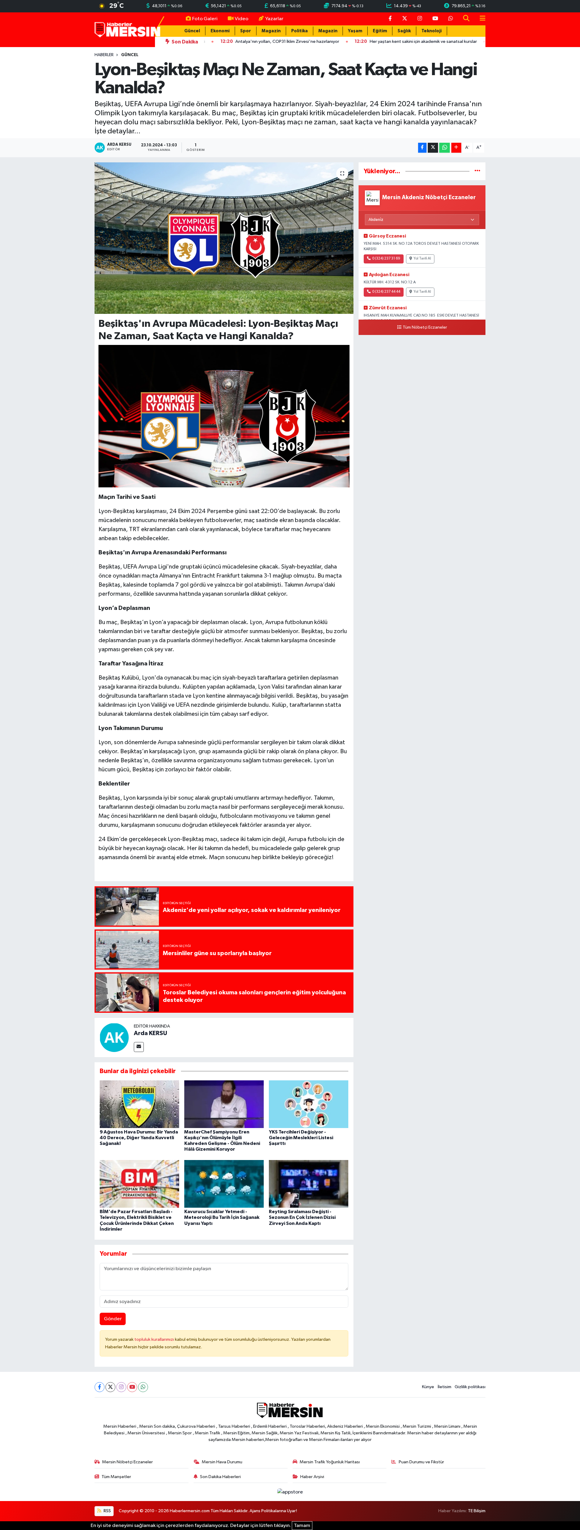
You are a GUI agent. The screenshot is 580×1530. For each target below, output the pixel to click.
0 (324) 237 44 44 (386, 292)
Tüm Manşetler (116, 1476)
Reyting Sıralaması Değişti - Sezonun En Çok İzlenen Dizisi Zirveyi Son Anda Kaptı (302, 1217)
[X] (110, 1387)
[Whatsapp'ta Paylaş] (444, 148)
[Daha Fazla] (456, 148)
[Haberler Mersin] (128, 29)
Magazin (271, 31)
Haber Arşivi (312, 1476)
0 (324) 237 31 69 (386, 258)
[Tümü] (477, 171)
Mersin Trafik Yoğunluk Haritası (330, 1462)
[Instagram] (121, 1387)
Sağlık (404, 31)
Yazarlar (274, 18)
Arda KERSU (150, 1033)
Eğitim (380, 31)
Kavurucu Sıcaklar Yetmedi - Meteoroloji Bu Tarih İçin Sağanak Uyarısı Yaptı (221, 1217)
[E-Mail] (139, 1047)
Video (241, 18)
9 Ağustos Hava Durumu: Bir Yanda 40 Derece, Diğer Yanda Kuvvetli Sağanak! (139, 1138)
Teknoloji (431, 31)
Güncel (192, 31)
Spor (245, 31)
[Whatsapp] (143, 1387)
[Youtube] (132, 1387)
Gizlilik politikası (470, 1387)
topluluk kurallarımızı (154, 1339)
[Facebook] (100, 1387)
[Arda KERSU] (114, 1037)
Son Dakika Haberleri (220, 1476)
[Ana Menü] (480, 18)
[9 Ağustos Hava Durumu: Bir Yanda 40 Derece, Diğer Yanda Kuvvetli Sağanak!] (139, 1104)
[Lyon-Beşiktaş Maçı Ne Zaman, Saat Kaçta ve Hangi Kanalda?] (224, 238)
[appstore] (290, 1491)
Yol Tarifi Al (422, 258)
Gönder (113, 1318)
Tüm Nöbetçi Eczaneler (425, 327)
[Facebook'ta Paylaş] (422, 148)
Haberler (104, 55)
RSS (107, 1511)
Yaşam (355, 31)
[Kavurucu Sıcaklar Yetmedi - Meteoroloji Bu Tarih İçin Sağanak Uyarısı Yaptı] (224, 1183)
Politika (299, 31)
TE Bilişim (476, 1511)
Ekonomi (220, 31)
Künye (428, 1387)
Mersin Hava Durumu (222, 1462)
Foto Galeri (205, 18)
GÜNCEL (129, 55)
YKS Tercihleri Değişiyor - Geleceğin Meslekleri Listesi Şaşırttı (301, 1138)
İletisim (444, 1387)
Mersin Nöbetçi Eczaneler (127, 1462)
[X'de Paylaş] (433, 148)
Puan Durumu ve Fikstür (421, 1462)
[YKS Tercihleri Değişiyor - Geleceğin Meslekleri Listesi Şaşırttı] (308, 1104)
